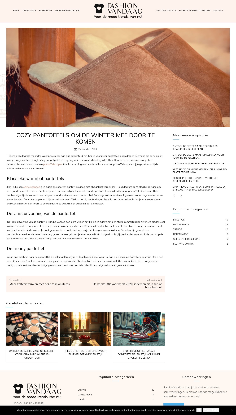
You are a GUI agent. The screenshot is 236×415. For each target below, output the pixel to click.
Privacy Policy (211, 410)
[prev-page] (175, 196)
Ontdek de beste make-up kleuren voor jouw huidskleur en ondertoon (32, 354)
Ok (199, 410)
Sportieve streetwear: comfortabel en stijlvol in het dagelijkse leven (139, 354)
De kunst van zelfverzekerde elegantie (198, 163)
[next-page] (180, 196)
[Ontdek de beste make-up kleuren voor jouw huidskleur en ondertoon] (32, 329)
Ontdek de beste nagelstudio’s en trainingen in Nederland (195, 147)
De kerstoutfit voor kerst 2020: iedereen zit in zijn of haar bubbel (127, 285)
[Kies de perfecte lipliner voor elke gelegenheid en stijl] (86, 329)
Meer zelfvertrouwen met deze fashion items (39, 284)
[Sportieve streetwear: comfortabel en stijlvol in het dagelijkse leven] (139, 329)
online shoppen (31, 186)
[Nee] (232, 410)
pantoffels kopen (52, 164)
